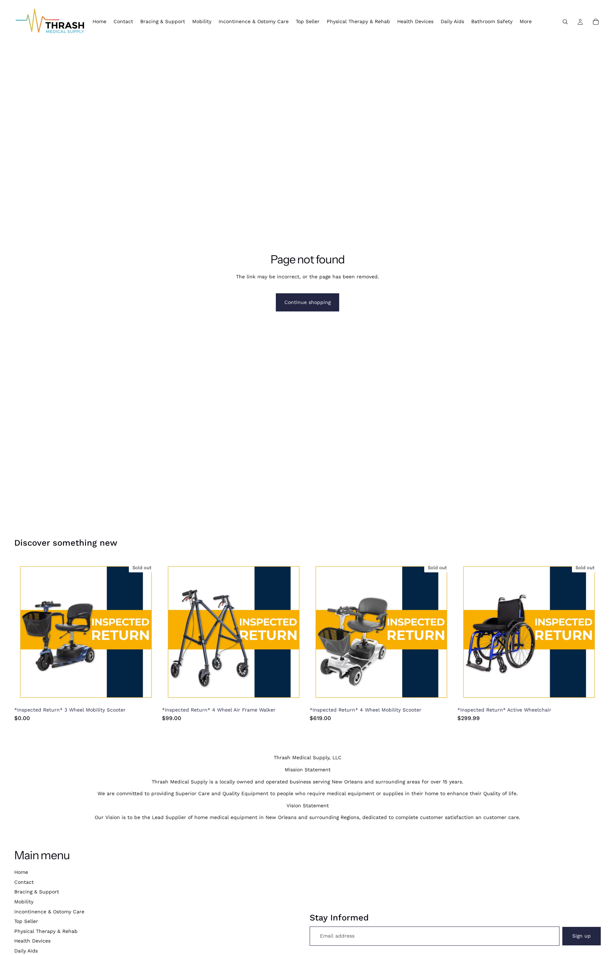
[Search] (565, 22)
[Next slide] (147, 632)
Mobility (23, 901)
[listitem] (525, 22)
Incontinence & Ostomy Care (49, 911)
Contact (24, 882)
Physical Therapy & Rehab (46, 931)
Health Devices (32, 941)
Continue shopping (307, 302)
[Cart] (596, 22)
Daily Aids (26, 951)
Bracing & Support (36, 891)
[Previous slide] (25, 632)
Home (21, 872)
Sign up (581, 936)
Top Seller (26, 921)
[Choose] (294, 692)
